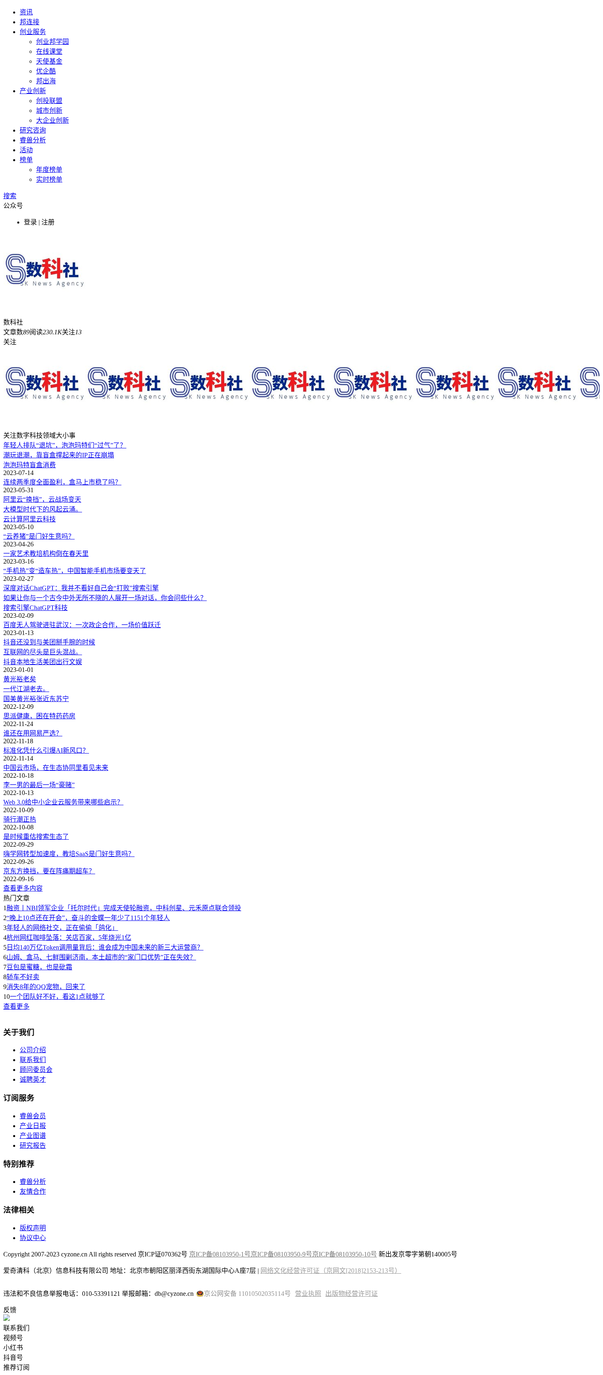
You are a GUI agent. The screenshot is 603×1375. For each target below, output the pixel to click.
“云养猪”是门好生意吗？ (39, 536)
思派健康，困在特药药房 (39, 716)
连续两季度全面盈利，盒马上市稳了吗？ (62, 482)
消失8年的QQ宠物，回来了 (46, 986)
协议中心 (33, 1237)
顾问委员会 (36, 1069)
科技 (49, 519)
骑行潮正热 (19, 819)
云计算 (13, 519)
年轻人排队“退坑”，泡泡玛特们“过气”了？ (64, 445)
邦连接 (29, 21)
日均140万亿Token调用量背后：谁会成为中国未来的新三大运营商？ (105, 947)
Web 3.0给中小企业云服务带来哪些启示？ (63, 802)
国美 (9, 698)
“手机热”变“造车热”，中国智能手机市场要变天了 (74, 570)
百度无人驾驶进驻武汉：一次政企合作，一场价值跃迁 (82, 624)
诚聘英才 (33, 1079)
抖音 (9, 661)
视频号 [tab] (13, 1337)
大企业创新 (52, 120)
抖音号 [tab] (13, 1357)
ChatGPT (42, 607)
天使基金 (49, 61)
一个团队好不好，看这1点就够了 (57, 996)
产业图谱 (33, 1135)
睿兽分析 (33, 140)
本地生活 (29, 661)
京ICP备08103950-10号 (344, 1254)
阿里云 (33, 519)
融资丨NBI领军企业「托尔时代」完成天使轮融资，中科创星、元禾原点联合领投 (124, 907)
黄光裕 (26, 698)
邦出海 (46, 81)
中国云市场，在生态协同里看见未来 (55, 767)
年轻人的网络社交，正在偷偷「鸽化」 (62, 927)
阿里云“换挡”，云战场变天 (42, 499)
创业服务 (33, 31)
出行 (62, 661)
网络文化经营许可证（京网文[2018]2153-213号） (330, 1270)
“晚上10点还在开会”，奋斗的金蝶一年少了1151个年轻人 (88, 917)
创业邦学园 (52, 41)
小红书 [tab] (13, 1347)
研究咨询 (33, 130)
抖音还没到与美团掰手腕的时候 (49, 642)
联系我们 (33, 1059)
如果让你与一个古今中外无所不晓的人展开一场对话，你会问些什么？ (105, 597)
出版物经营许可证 (351, 1293)
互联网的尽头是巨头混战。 (42, 652)
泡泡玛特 (16, 464)
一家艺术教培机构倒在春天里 (46, 553)
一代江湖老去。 (26, 688)
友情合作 (33, 1191)
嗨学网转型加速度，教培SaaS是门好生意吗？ (69, 853)
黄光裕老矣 (19, 679)
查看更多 (16, 1006)
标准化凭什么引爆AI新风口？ (46, 750)
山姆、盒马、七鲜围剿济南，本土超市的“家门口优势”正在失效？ (101, 957)
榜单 (26, 159)
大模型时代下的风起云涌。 (42, 509)
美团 (49, 661)
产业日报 (33, 1125)
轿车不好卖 (23, 976)
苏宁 (62, 698)
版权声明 (33, 1227)
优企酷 (46, 71)
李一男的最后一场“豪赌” (39, 784)
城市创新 (49, 110)
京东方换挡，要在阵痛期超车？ (49, 871)
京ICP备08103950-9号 (281, 1254)
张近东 (46, 698)
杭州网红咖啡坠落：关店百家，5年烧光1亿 (69, 937)
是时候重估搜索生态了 (36, 836)
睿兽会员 (33, 1115)
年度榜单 (49, 169)
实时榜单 (49, 179)
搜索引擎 (16, 607)
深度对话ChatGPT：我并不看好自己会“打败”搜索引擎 (81, 588)
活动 (26, 149)
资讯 (26, 12)
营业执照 (308, 1293)
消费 (49, 464)
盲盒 (36, 464)
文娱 (75, 661)
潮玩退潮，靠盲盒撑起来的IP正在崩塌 (58, 455)
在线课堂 (49, 51)
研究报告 (33, 1145)
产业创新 (33, 90)
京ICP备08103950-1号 (220, 1254)
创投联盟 (49, 100)
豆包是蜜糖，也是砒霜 (39, 967)
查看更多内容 (23, 888)
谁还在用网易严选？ (32, 733)
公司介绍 (33, 1049)
